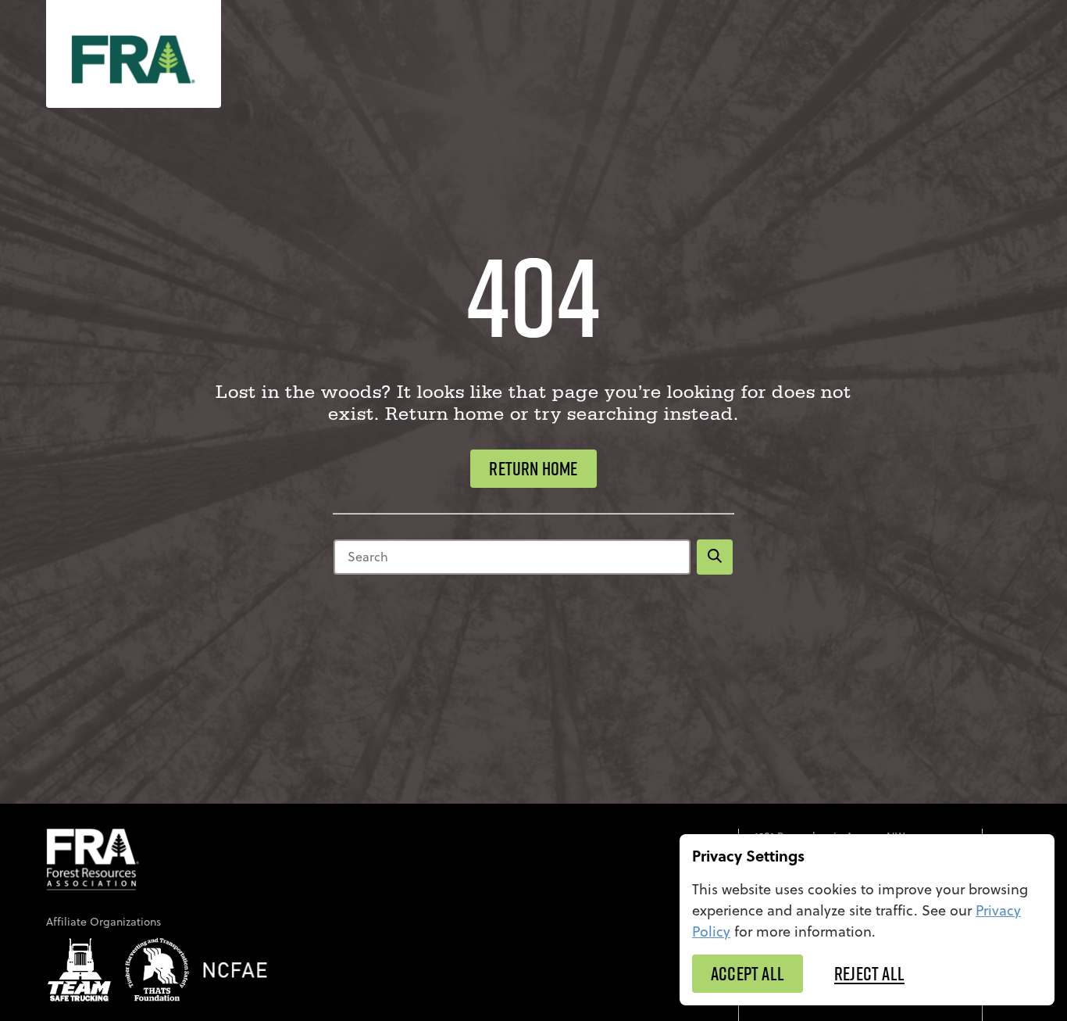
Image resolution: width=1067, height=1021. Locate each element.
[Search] (715, 557)
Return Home (533, 468)
